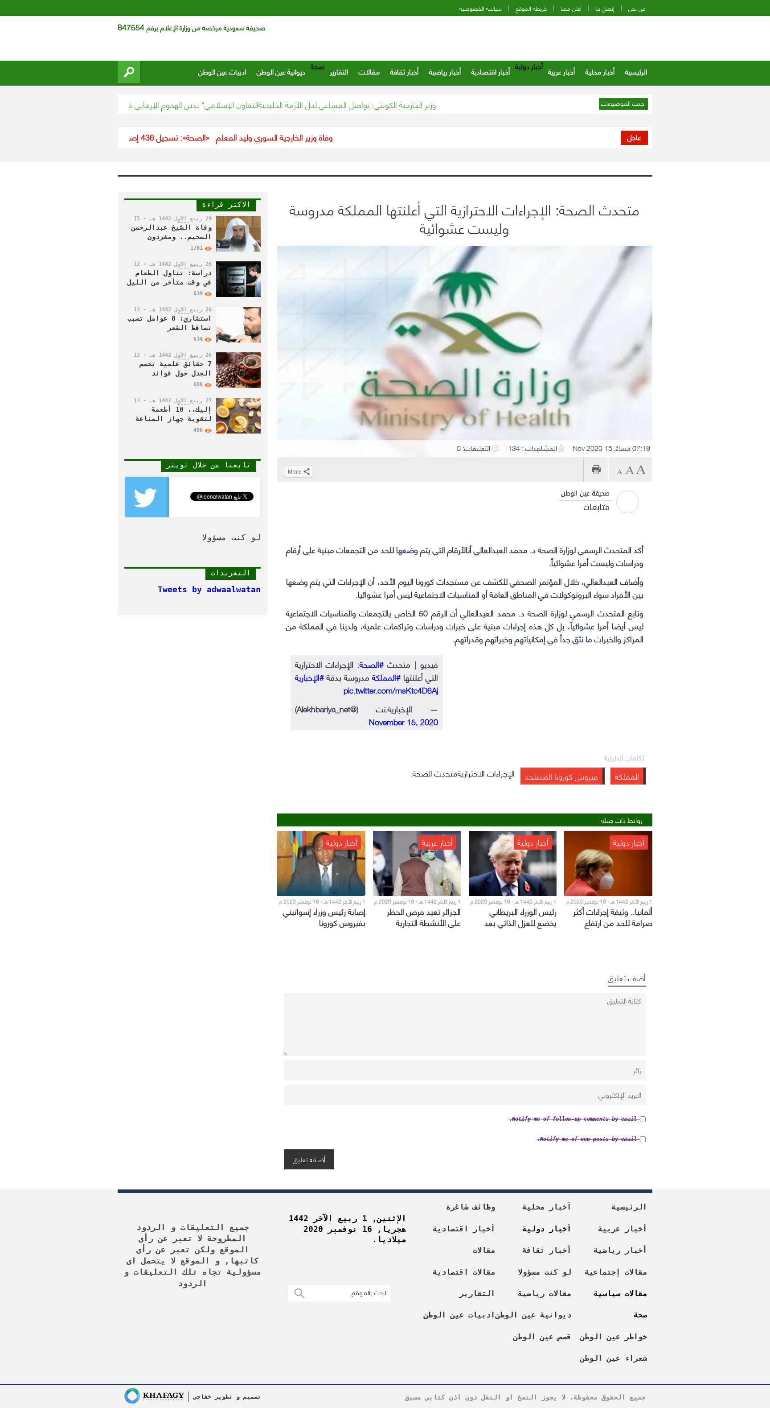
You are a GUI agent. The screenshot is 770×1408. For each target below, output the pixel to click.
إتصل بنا (604, 8)
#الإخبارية (309, 676)
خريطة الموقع (531, 8)
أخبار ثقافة (404, 71)
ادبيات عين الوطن (222, 71)
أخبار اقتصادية (490, 71)
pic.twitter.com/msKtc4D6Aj (391, 689)
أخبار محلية (600, 71)
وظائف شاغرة (470, 1206)
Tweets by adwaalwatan (209, 589)
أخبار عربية (561, 71)
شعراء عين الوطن (613, 1358)
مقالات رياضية (544, 1293)
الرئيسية (636, 71)
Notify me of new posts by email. (587, 1139)
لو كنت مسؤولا (544, 1272)
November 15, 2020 (403, 721)
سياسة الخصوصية (480, 8)
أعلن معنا (571, 8)
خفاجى (202, 1396)
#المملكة (386, 676)
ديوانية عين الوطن (281, 71)
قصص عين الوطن (542, 1336)
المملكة (627, 775)
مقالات (369, 71)
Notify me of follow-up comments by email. (573, 1119)
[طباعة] (596, 469)
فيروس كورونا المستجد (561, 775)
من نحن (637, 8)
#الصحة (372, 664)
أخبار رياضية (445, 71)
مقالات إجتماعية (616, 1272)
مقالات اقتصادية (464, 1272)
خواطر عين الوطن (613, 1336)
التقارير (339, 71)
